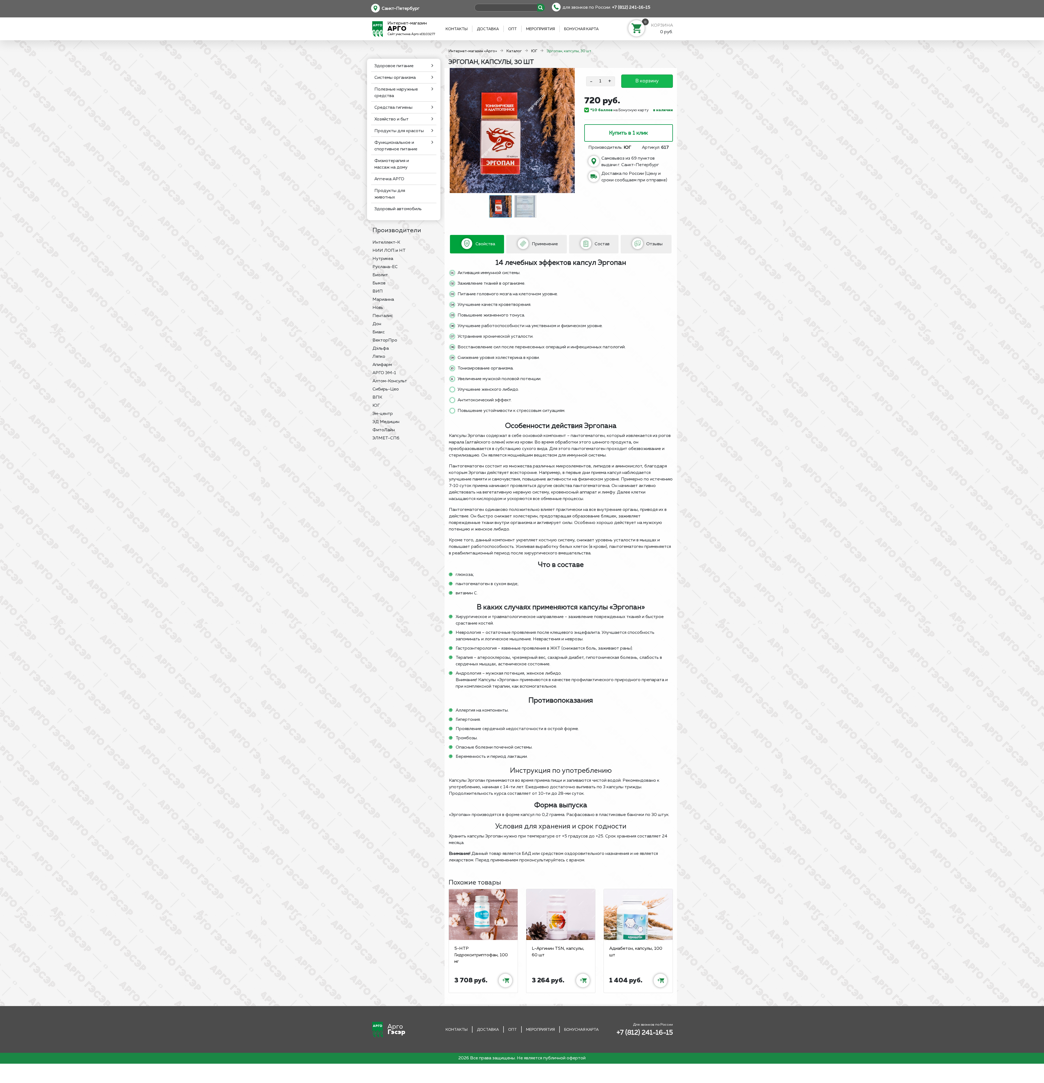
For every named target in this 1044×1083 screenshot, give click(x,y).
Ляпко (378, 357)
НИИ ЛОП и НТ (389, 251)
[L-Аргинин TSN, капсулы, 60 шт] (560, 914)
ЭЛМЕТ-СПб (385, 438)
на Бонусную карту (619, 110)
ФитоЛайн (383, 430)
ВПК (377, 397)
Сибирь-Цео (385, 389)
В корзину (646, 81)
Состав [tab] (602, 244)
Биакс (378, 332)
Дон (376, 324)
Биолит (380, 275)
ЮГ (376, 406)
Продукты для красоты (399, 131)
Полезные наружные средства (396, 92)
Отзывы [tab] (654, 244)
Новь (377, 308)
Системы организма (395, 78)
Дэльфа (380, 348)
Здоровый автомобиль (398, 209)
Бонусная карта (581, 29)
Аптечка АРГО (389, 179)
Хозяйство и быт (391, 119)
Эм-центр (382, 414)
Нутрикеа (382, 259)
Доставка (488, 29)
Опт (512, 29)
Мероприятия (540, 29)
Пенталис (382, 316)
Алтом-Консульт (389, 381)
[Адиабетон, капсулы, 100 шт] (638, 914)
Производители (396, 231)
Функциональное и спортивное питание (395, 146)
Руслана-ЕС (385, 267)
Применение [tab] (544, 244)
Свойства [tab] (484, 244)
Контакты (457, 29)
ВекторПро (384, 340)
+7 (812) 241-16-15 (631, 7)
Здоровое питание (394, 66)
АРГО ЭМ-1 (384, 373)
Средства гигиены (393, 107)
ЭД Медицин (385, 422)
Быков (379, 283)
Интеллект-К (386, 242)
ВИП (377, 291)
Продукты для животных (389, 194)
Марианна (383, 299)
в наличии (663, 110)
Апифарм (382, 365)
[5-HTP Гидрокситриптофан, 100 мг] (483, 914)
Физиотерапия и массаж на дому (391, 164)
